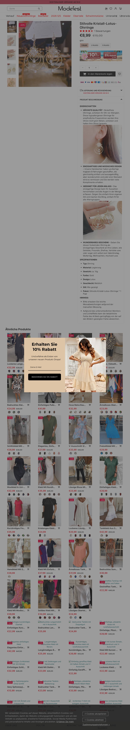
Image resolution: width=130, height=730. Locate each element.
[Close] (103, 341)
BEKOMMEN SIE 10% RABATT (45, 377)
